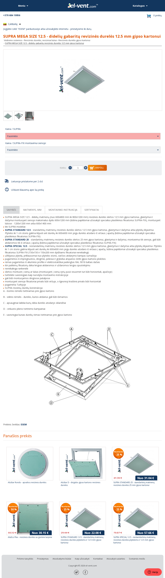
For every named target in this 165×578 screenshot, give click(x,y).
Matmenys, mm (32, 209)
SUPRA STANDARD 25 (17, 239)
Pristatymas (43, 558)
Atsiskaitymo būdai (62, 558)
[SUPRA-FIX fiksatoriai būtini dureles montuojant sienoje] (29, 116)
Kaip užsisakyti (82, 558)
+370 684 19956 (11, 15)
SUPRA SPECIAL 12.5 (16, 246)
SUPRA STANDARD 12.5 (18, 229)
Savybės (11, 209)
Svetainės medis (137, 558)
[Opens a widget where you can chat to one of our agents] (153, 572)
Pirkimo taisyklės (25, 558)
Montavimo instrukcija (63, 209)
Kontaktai (98, 558)
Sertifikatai (91, 209)
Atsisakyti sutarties (116, 558)
